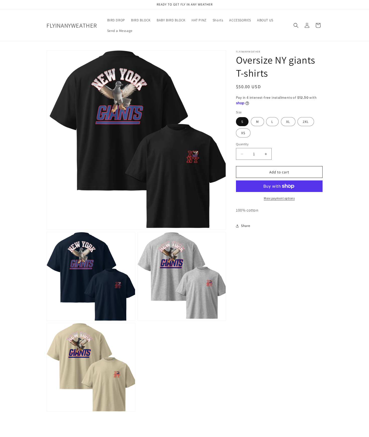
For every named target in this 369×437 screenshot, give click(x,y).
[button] (295, 25)
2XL (306, 121)
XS (243, 133)
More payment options (279, 198)
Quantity (242, 144)
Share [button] (245, 225)
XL (288, 121)
